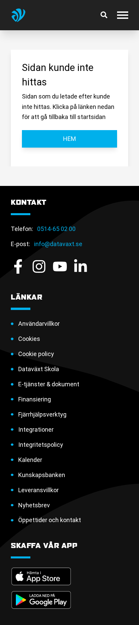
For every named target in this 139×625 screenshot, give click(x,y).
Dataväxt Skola (38, 369)
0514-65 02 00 (56, 228)
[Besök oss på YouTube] (60, 266)
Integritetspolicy (40, 444)
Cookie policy (36, 353)
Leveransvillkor (38, 490)
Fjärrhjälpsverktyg (42, 414)
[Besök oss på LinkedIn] (80, 266)
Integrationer (36, 429)
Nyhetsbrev (34, 505)
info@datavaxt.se (58, 243)
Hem (69, 138)
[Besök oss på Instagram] (39, 266)
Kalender (30, 459)
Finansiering (34, 399)
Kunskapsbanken (41, 474)
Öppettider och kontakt (49, 519)
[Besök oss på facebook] (18, 266)
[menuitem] (73, 324)
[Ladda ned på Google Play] (41, 600)
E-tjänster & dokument (48, 384)
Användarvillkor (39, 323)
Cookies (29, 338)
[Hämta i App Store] (41, 576)
